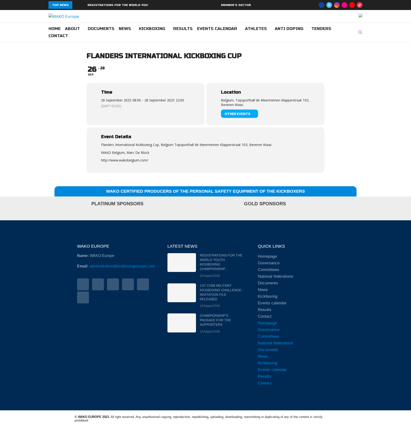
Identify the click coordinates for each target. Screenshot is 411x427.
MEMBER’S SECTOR (236, 5)
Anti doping (289, 28)
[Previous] (76, 5)
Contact (58, 35)
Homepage (267, 256)
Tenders (321, 28)
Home (55, 28)
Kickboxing (152, 28)
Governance (268, 263)
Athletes (256, 28)
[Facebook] (321, 5)
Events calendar (217, 28)
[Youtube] (352, 5)
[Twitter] (329, 5)
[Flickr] (344, 5)
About (72, 28)
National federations (275, 276)
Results (183, 28)
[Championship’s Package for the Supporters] (181, 322)
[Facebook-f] (83, 284)
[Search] (360, 32)
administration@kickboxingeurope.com (122, 266)
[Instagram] (337, 5)
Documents (101, 28)
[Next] (83, 5)
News (125, 28)
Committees (268, 269)
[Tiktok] (359, 5)
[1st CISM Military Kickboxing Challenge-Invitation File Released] (181, 292)
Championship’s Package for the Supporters (215, 320)
